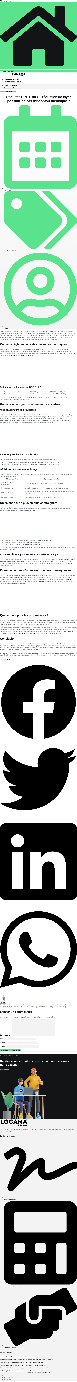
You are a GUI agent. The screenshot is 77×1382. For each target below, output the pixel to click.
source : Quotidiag (66, 579)
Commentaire (5, 1035)
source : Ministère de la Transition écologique (18, 355)
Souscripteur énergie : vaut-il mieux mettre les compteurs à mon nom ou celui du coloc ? (26, 1359)
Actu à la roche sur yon (14, 82)
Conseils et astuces (10, 250)
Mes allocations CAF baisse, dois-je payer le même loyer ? (17, 1357)
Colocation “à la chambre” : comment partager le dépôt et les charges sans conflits (24, 1368)
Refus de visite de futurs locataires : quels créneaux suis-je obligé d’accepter (22, 1365)
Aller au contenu (5, 1)
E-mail (2, 1043)
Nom (1, 1039)
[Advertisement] (38, 370)
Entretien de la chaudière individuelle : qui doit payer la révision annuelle (21, 1362)
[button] (38, 702)
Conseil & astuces (12, 79)
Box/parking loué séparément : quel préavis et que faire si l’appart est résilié (22, 1371)
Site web (3, 1046)
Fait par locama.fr (46, 1372)
